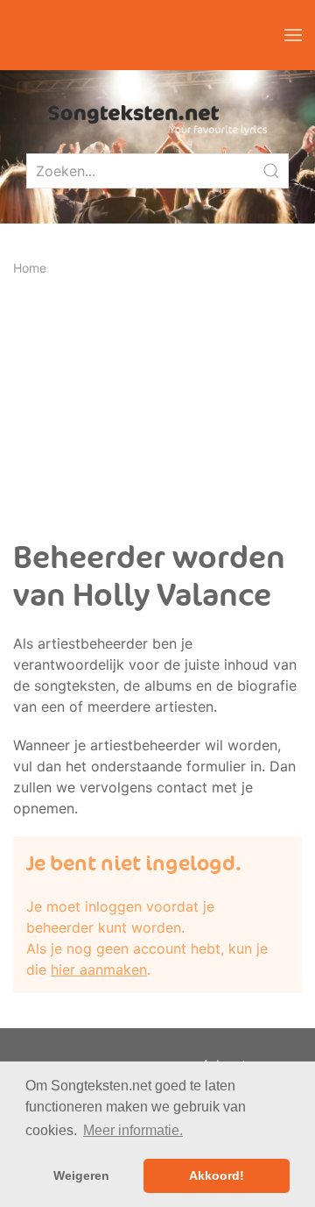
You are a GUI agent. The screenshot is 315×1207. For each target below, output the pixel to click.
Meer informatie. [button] (133, 1130)
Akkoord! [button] (216, 1175)
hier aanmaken (99, 969)
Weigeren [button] (81, 1175)
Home (29, 267)
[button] (293, 35)
